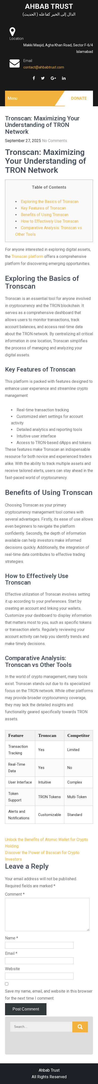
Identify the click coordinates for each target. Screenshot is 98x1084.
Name (11, 938)
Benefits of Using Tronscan (44, 214)
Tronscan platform (27, 256)
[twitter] (42, 78)
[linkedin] (64, 78)
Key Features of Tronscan (43, 208)
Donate (79, 98)
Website (12, 968)
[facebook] (33, 78)
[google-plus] (53, 78)
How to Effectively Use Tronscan (49, 221)
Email (11, 953)
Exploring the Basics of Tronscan (49, 201)
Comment (15, 894)
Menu (12, 98)
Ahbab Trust (49, 6)
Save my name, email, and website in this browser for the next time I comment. (48, 995)
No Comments (54, 140)
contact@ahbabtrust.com (43, 67)
